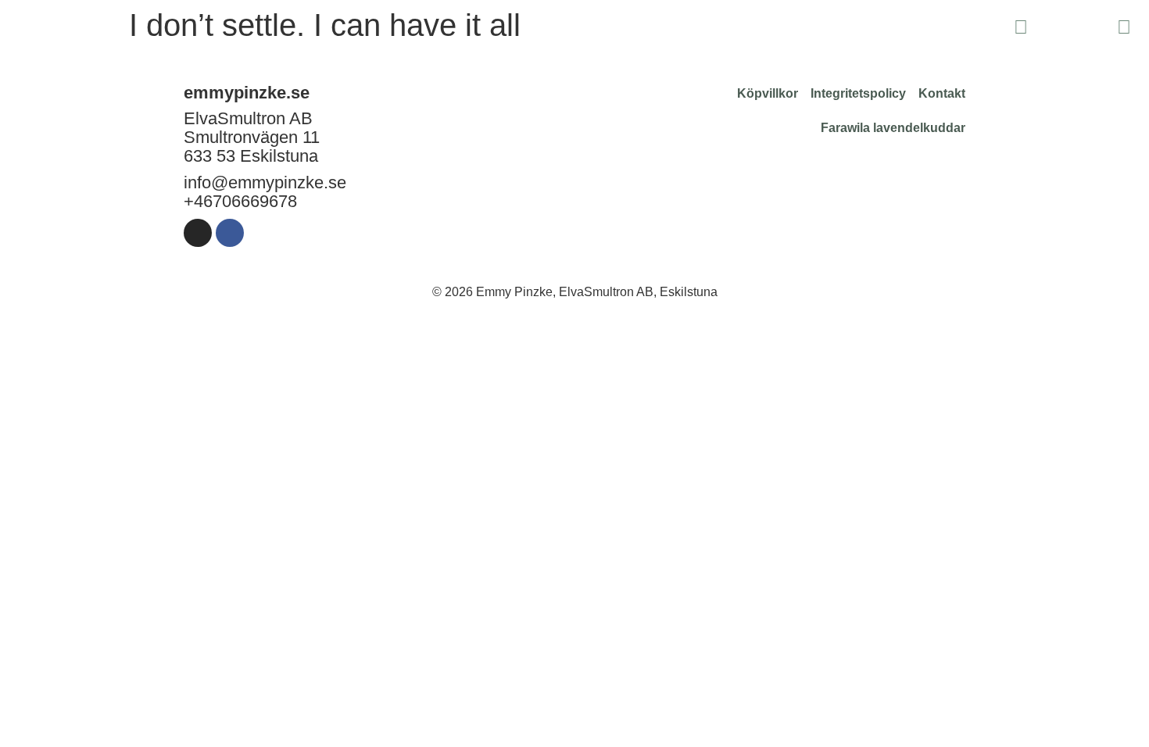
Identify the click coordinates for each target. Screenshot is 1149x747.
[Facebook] (230, 233)
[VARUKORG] (1072, 28)
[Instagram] (198, 233)
